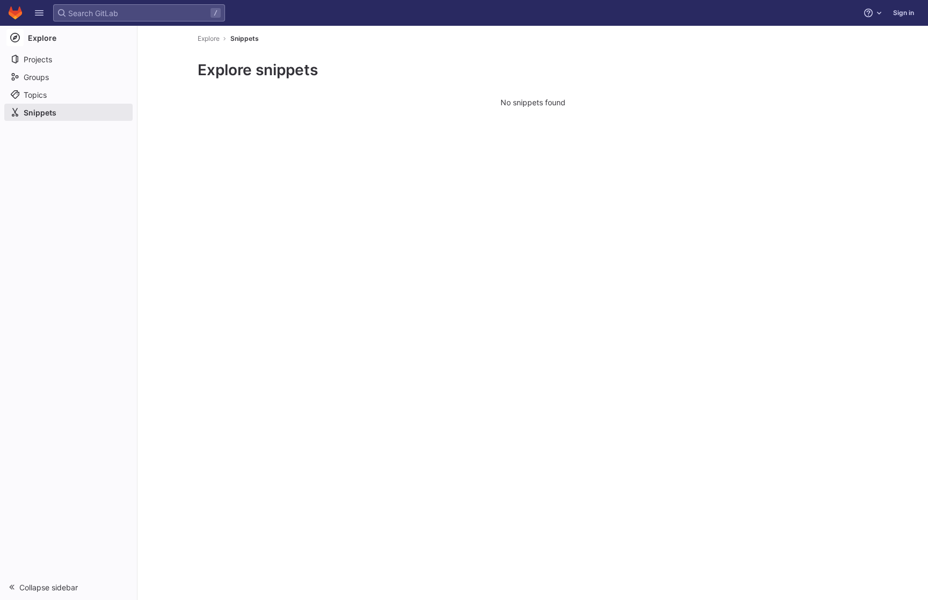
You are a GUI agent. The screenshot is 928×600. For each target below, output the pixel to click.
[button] (39, 12)
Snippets (244, 38)
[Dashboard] (15, 13)
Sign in (903, 13)
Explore (209, 38)
